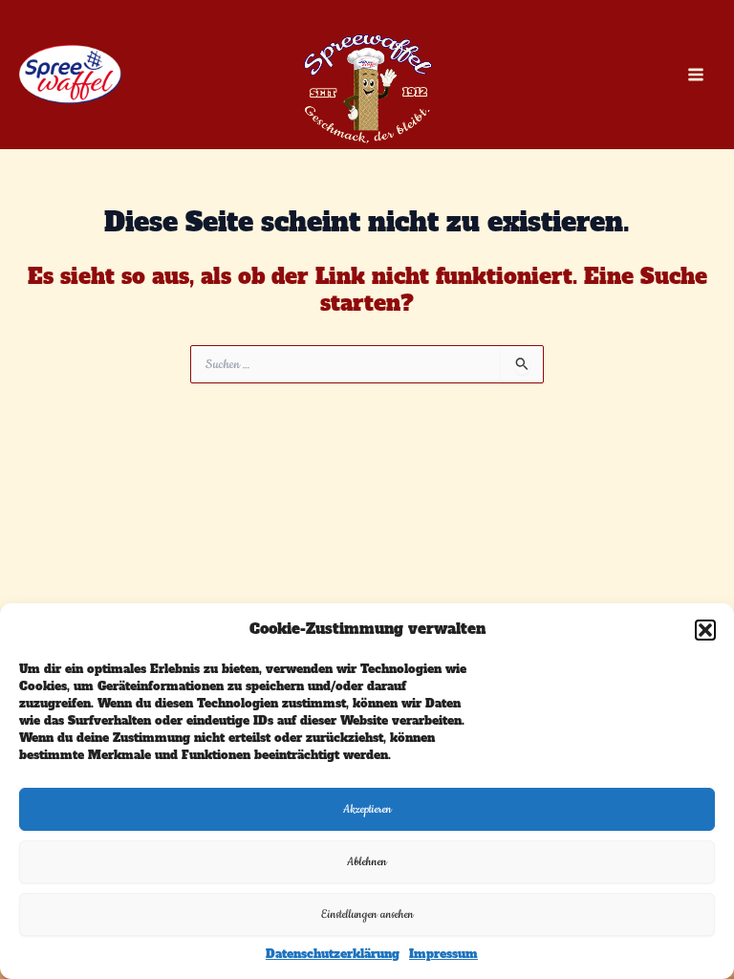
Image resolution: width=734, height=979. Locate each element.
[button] (705, 630)
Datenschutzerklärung (332, 954)
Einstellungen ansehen (367, 914)
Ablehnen (367, 862)
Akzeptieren (367, 809)
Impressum (443, 954)
